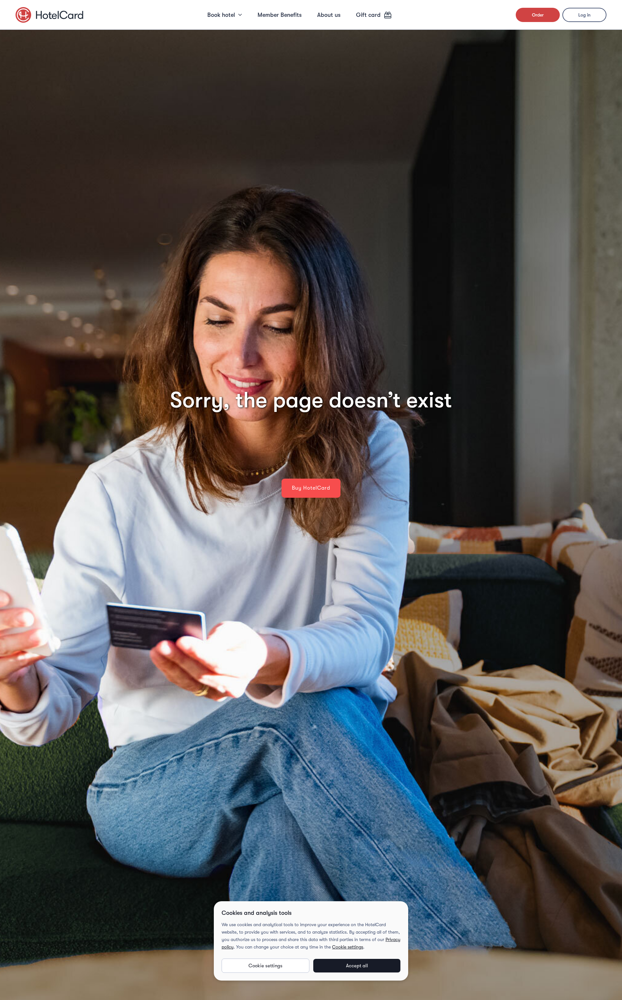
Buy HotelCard (311, 488)
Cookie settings (347, 946)
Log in (584, 14)
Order (538, 14)
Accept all (357, 966)
